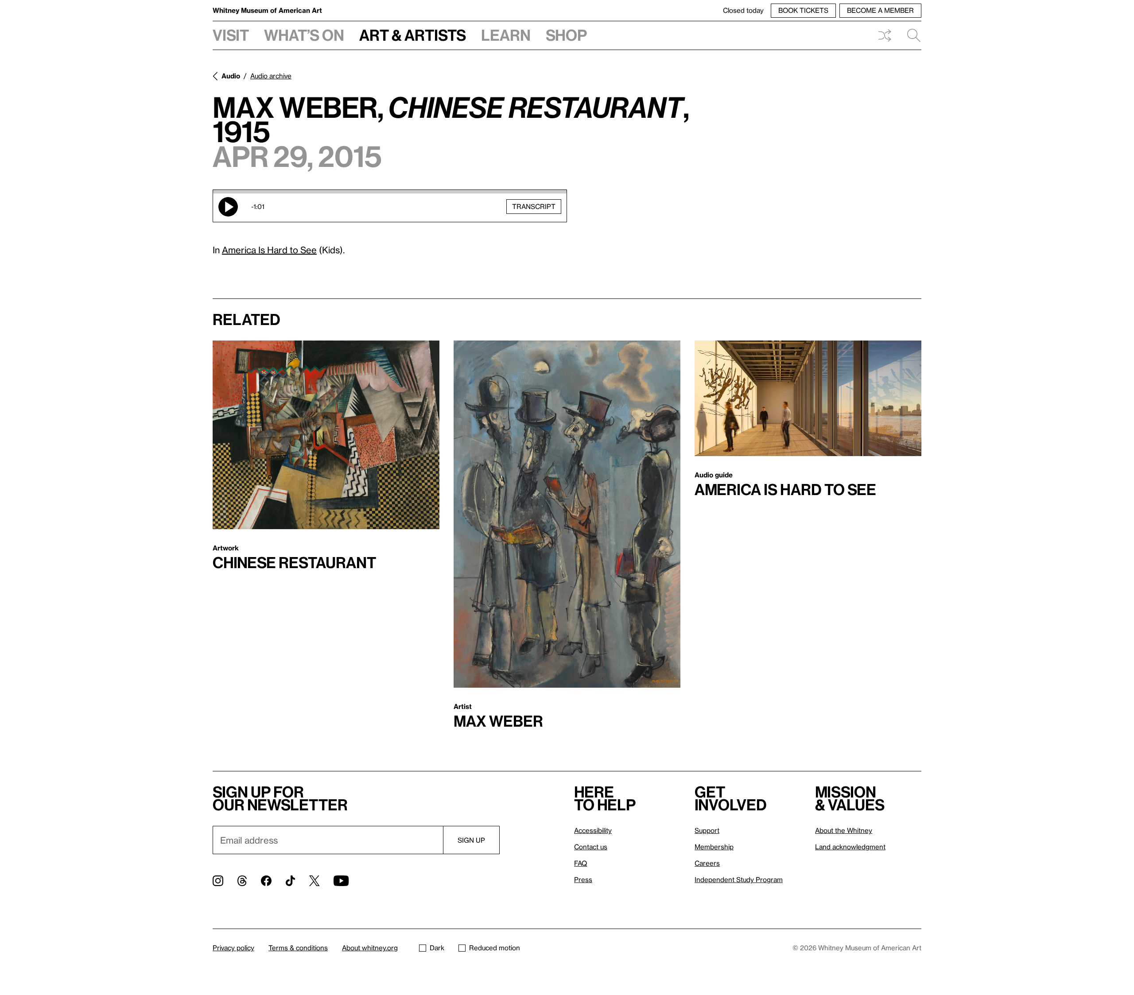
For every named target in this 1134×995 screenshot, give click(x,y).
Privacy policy (233, 948)
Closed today (743, 10)
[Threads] (242, 880)
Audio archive (270, 76)
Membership (714, 847)
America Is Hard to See (269, 249)
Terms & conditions (298, 948)
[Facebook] (266, 880)
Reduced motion (494, 948)
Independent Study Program (739, 879)
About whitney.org (370, 948)
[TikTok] (290, 880)
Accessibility (593, 830)
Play (228, 207)
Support (707, 830)
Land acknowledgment (850, 847)
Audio (230, 76)
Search (910, 35)
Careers (707, 863)
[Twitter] (314, 880)
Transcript (533, 206)
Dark (437, 948)
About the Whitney (843, 830)
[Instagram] (218, 880)
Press (583, 879)
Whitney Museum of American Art (267, 10)
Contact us (590, 847)
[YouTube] (341, 880)
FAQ (580, 863)
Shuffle (884, 35)
